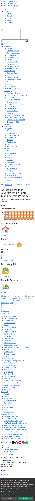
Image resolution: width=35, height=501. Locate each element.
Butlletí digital (9, 398)
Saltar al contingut (9, 3)
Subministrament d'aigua (13, 383)
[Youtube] (20, 442)
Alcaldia (7, 314)
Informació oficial (10, 327)
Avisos (6, 215)
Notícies (7, 217)
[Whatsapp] (26, 442)
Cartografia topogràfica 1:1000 (15, 361)
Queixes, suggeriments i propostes (16, 347)
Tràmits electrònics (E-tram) (14, 427)
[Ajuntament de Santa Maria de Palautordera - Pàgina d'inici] (11, 34)
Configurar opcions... (7, 494)
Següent (10, 260)
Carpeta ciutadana (10, 419)
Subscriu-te (5, 276)
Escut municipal (9, 323)
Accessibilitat (8, 454)
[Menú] (2, 44)
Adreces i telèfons (10, 358)
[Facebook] (16, 442)
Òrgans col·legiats (10, 332)
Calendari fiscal (9, 338)
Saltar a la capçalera (10, 1)
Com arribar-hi (9, 363)
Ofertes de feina (10, 219)
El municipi (5, 356)
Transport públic (10, 387)
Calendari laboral (10, 316)
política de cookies (19, 492)
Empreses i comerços (11, 367)
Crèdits (6, 445)
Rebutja (9, 498)
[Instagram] (23, 442)
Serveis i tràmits (6, 336)
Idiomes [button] (7, 11)
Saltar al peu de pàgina (11, 6)
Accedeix (4, 235)
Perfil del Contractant (11, 432)
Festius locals (8, 374)
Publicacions (8, 407)
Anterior (4, 260)
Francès (10, 23)
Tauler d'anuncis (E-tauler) (13, 425)
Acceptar (25, 498)
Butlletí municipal (23, 184)
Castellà (10, 16)
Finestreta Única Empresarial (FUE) (16, 430)
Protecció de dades (11, 450)
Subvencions (8, 352)
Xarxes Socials (9, 412)
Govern (6, 325)
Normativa (8, 329)
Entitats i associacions (12, 370)
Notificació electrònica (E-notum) (15, 423)
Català (9, 14)
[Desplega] (13, 185)
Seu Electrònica (9, 334)
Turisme (7, 390)
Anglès (9, 18)
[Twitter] (13, 442)
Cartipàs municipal (10, 318)
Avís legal (7, 452)
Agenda (7, 212)
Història (7, 378)
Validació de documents (12, 439)
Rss (5, 410)
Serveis (6, 350)
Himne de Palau (9, 376)
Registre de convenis (11, 436)
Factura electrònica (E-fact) (13, 421)
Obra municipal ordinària (13, 385)
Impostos (7, 341)
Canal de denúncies (11, 416)
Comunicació (8, 321)
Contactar (4, 9)
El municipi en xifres (11, 365)
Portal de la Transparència (13, 434)
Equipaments (8, 372)
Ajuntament (5, 312)
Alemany (10, 20)
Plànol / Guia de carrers (12, 381)
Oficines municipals (11, 345)
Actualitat (8, 185)
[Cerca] (26, 40)
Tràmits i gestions (10, 354)
